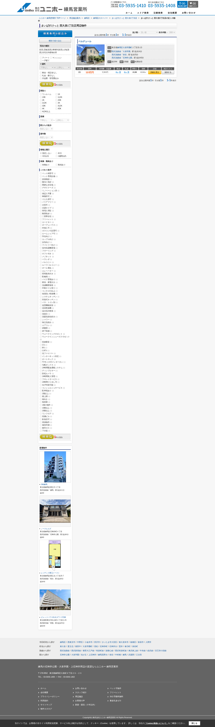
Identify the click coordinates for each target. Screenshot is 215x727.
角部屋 (46, 402)
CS (44, 345)
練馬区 (120, 47)
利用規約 (44, 701)
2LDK (44, 103)
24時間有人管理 (49, 376)
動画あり (61, 165)
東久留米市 (123, 642)
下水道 (46, 431)
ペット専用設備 (49, 176)
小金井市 (88, 642)
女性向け (47, 242)
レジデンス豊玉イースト (50, 573)
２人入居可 (48, 199)
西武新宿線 (76, 651)
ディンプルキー (49, 370)
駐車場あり (48, 391)
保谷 (125, 55)
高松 (96, 646)
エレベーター (49, 271)
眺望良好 (47, 213)
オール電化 (48, 268)
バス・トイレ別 (49, 302)
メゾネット (48, 256)
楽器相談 (47, 179)
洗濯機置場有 (49, 285)
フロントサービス (50, 379)
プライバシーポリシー (50, 696)
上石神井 (92, 655)
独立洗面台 (48, 322)
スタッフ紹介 (81, 692)
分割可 (46, 205)
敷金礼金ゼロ (115, 701)
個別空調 (47, 425)
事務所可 (47, 196)
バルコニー (48, 262)
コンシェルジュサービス (53, 388)
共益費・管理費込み (50, 78)
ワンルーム (46, 94)
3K (59, 103)
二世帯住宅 (48, 216)
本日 (60, 153)
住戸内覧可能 (49, 385)
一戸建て (45, 60)
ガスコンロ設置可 (50, 231)
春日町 (128, 646)
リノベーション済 (50, 190)
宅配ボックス (49, 365)
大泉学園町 (127, 47)
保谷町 (135, 646)
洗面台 (46, 314)
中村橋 (118, 655)
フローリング (49, 251)
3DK (44, 106)
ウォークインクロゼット (53, 334)
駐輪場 (46, 276)
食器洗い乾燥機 (49, 294)
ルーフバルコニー (50, 265)
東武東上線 (133, 651)
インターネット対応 (51, 356)
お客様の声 (80, 701)
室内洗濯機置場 (49, 248)
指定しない (46, 153)
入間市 (148, 642)
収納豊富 (47, 342)
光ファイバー (49, 353)
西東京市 (71, 642)
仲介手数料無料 (116, 696)
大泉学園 (126, 51)
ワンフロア (48, 413)
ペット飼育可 (49, 173)
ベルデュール (85, 41)
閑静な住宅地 (49, 185)
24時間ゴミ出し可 (50, 382)
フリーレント (49, 219)
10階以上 (47, 408)
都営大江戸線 (89, 651)
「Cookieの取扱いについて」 (156, 723)
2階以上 (46, 393)
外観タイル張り (49, 288)
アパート (45, 58)
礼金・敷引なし (48, 75)
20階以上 (47, 411)
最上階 (46, 396)
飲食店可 (47, 419)
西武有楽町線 (121, 651)
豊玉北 (71, 646)
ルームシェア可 (49, 233)
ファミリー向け (49, 245)
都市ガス (47, 428)
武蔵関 (131, 655)
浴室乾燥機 (48, 308)
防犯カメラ (48, 373)
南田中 (78, 646)
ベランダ (47, 259)
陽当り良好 (48, 182)
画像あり (45, 165)
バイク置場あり (49, 279)
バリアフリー (49, 202)
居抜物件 (47, 422)
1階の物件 (47, 405)
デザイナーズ (49, 188)
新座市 (141, 642)
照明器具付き (49, 274)
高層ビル (47, 416)
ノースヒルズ (46, 529)
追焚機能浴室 (49, 305)
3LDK (60, 106)
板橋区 (133, 642)
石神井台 (113, 646)
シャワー (47, 319)
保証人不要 (48, 193)
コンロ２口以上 (49, 291)
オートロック (49, 359)
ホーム (43, 688)
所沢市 (97, 642)
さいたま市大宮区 (109, 642)
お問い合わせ (81, 688)
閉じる (194, 723)
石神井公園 (127, 58)
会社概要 (44, 692)
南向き (46, 399)
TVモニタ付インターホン (53, 362)
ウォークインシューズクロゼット (55, 338)
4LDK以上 (46, 111)
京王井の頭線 (160, 651)
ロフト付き (48, 254)
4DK (59, 108)
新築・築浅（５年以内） (85, 705)
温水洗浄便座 (49, 311)
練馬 (125, 655)
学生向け (47, 236)
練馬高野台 (103, 655)
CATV (45, 350)
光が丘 (84, 655)
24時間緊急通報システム (53, 368)
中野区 (80, 642)
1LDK (60, 97)
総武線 (150, 651)
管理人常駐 (48, 211)
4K (43, 108)
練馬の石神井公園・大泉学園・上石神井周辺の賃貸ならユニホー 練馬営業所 (78, 666)
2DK (59, 100)
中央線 (143, 651)
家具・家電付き (49, 282)
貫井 (121, 646)
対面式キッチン (49, 299)
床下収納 (47, 331)
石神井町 (104, 646)
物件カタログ (46, 709)
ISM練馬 (44, 484)
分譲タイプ (48, 208)
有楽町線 (100, 651)
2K (43, 100)
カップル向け (49, 239)
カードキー (48, 222)
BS (44, 348)
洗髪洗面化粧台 (49, 317)
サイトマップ (46, 705)
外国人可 (47, 228)
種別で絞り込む (55, 41)
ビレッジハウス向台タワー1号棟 (53, 617)
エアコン (47, 325)
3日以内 (45, 156)
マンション (57, 58)
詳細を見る (154, 72)
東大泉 (63, 646)
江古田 (139, 655)
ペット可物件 (115, 688)
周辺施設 (79, 696)
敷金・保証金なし (49, 73)
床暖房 (46, 328)
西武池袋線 (116, 51)
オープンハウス (49, 225)
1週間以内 (62, 156)
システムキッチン (50, 297)
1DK (44, 97)
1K (59, 94)
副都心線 (110, 651)
